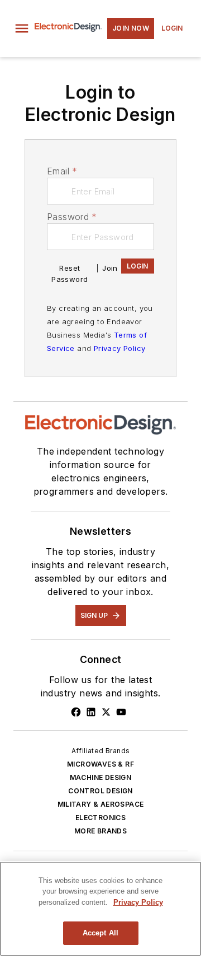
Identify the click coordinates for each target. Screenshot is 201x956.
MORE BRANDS (100, 831)
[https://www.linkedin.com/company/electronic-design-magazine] (91, 712)
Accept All (100, 933)
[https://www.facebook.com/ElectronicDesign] (76, 712)
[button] (21, 28)
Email (62, 171)
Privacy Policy (120, 348)
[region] (100, 908)
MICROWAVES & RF (100, 764)
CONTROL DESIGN (100, 791)
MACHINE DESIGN (101, 777)
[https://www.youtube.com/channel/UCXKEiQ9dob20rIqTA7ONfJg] (121, 712)
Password (72, 216)
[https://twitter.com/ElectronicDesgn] (106, 712)
